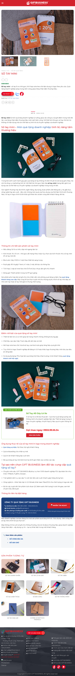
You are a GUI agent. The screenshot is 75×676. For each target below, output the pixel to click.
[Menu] (2, 3)
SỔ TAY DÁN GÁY (12, 618)
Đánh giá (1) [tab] (40, 113)
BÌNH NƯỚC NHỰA (34, 643)
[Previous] (5, 32)
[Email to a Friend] (9, 102)
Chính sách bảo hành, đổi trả (63, 648)
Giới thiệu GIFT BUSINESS (61, 660)
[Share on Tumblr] (12, 102)
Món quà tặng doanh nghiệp (34, 127)
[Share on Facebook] (3, 102)
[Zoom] (4, 52)
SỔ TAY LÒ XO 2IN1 (37, 575)
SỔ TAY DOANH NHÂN (12, 575)
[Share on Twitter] (6, 102)
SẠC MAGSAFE (33, 648)
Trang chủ (5, 70)
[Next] (70, 32)
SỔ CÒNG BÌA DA (16, 539)
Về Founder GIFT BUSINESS (62, 663)
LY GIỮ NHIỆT (32, 653)
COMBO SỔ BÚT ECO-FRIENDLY (37, 618)
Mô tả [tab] (33, 113)
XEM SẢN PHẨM (34, 435)
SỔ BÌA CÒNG (37, 597)
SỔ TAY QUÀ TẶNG (17, 70)
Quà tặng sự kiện (10, 447)
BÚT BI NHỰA (32, 651)
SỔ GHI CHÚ (14, 542)
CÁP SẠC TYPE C (33, 638)
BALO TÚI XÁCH (33, 641)
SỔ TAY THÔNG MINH (62, 597)
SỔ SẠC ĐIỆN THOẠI (12, 597)
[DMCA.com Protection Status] (7, 663)
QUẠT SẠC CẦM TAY (34, 646)
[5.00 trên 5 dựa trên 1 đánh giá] (37, 83)
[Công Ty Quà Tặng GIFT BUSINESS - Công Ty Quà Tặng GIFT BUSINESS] (37, 3)
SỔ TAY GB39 (62, 575)
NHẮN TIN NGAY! (60, 505)
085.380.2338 (62, 643)
